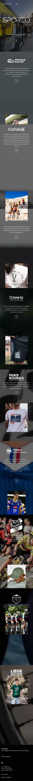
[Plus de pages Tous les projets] (10, 756)
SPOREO (4, 749)
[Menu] (16, 4)
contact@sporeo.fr (6, 766)
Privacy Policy (4, 774)
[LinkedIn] (2, 763)
